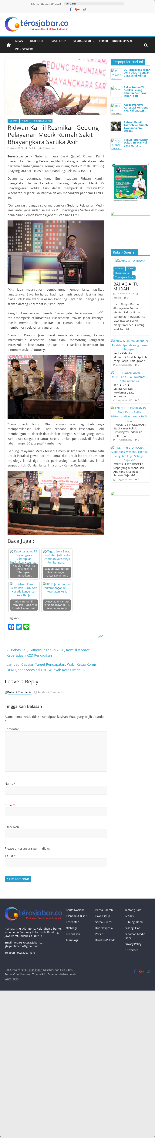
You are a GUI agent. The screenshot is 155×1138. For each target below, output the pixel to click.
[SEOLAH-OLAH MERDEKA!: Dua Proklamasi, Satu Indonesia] (129, 373)
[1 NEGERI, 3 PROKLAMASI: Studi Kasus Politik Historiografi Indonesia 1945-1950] (129, 408)
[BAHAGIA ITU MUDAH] (130, 260)
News (19, 41)
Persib (103, 41)
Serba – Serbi (82, 41)
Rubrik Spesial (122, 41)
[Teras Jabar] (9, 45)
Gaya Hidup (58, 41)
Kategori (36, 41)
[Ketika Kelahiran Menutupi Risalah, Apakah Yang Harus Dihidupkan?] (129, 341)
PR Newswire (24, 49)
